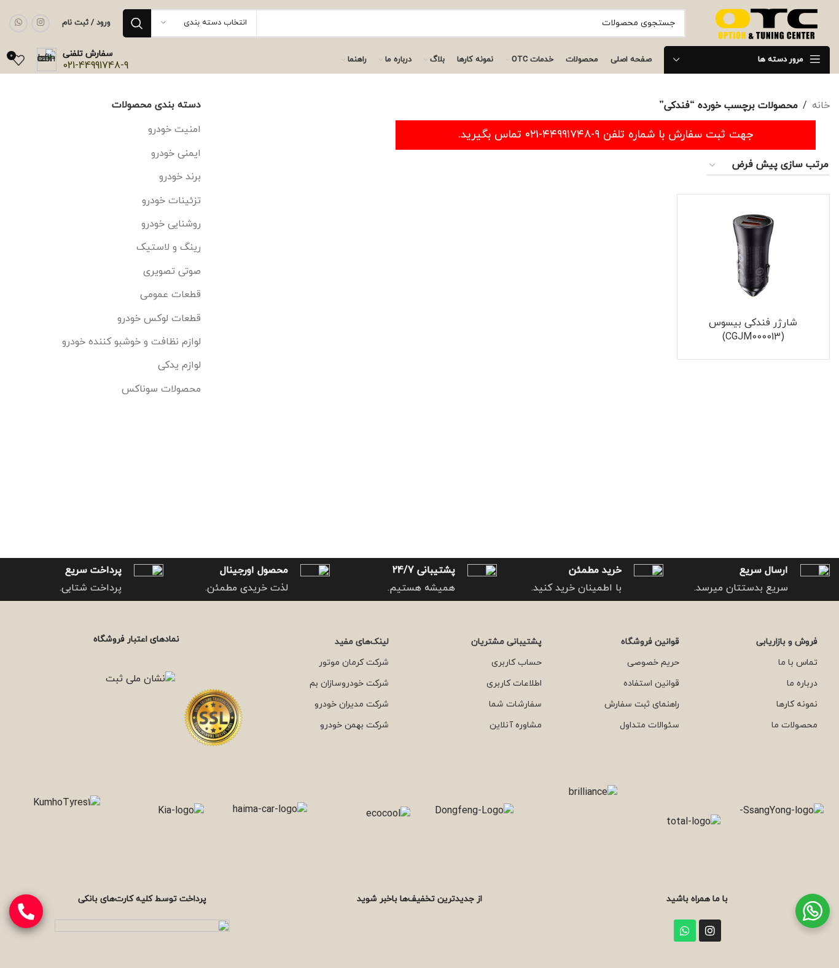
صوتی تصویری (172, 271)
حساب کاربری (516, 662)
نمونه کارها (797, 704)
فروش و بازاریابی (787, 642)
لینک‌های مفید (362, 642)
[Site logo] (768, 22)
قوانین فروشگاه (650, 642)
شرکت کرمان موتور (354, 662)
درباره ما (802, 683)
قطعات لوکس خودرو (159, 318)
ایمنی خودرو (176, 153)
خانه (821, 105)
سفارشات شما (515, 704)
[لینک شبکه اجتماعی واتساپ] (18, 23)
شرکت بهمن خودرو (354, 725)
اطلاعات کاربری (514, 683)
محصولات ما (794, 725)
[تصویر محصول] (753, 256)
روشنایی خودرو (171, 224)
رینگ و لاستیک (168, 247)
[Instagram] (710, 931)
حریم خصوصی (653, 662)
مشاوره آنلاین (516, 725)
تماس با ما (798, 662)
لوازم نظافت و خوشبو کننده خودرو (131, 342)
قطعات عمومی (170, 294)
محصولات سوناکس (161, 389)
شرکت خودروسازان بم (349, 683)
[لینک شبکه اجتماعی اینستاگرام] (40, 23)
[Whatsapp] (685, 931)
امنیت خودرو (174, 129)
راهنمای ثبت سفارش (641, 704)
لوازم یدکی (179, 365)
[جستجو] (137, 23)
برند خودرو (180, 177)
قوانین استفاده (651, 683)
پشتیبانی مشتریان (506, 642)
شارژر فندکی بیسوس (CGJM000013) (753, 329)
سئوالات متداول (649, 725)
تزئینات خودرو (171, 200)
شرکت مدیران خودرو (351, 704)
